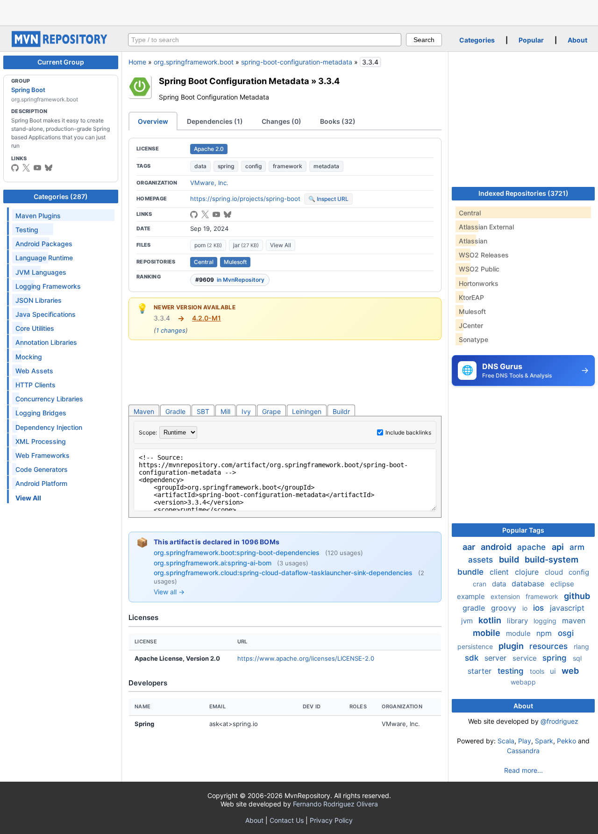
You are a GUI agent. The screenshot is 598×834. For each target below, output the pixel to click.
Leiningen (306, 411)
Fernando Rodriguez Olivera (335, 804)
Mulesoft (235, 261)
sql (577, 658)
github (577, 596)
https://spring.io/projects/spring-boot (245, 198)
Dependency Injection (48, 427)
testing (512, 671)
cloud (555, 572)
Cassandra (523, 751)
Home (137, 62)
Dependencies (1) (215, 121)
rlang (581, 646)
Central (204, 261)
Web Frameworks (42, 455)
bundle (471, 572)
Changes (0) (281, 121)
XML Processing (40, 441)
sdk (473, 658)
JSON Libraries (38, 300)
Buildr (341, 411)
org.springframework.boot (194, 62)
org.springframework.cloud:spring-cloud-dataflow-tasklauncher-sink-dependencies (284, 573)
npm (545, 633)
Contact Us (287, 820)
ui (554, 671)
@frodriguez (559, 721)
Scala (506, 741)
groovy (505, 608)
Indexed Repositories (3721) (523, 193)
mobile (487, 633)
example (472, 596)
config (253, 166)
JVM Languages (40, 272)
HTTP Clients (35, 385)
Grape (271, 411)
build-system (551, 559)
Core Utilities (34, 328)
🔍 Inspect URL (328, 198)
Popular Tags (523, 530)
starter (481, 671)
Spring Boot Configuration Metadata (234, 81)
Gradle (175, 411)
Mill (225, 411)
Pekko (566, 741)
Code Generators (41, 469)
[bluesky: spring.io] (48, 167)
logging (546, 621)
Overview (153, 121)
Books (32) (338, 121)
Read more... (523, 770)
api (559, 547)
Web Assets (34, 371)
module (519, 633)
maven (573, 620)
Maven (144, 411)
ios (539, 608)
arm (577, 547)
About (577, 40)
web (570, 671)
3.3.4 (329, 81)
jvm (468, 620)
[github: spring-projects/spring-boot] (15, 167)
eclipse (562, 583)
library (518, 620)
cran (480, 584)
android (497, 547)
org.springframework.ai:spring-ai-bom (213, 563)
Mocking (28, 357)
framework (287, 166)
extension (506, 596)
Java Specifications (45, 314)
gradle (475, 608)
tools (538, 671)
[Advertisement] (299, 11)
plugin (512, 646)
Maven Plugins (38, 216)
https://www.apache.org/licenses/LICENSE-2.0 (305, 658)
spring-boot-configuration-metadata (296, 62)
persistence (476, 646)
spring (226, 166)
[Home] (61, 45)
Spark (544, 741)
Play (524, 741)
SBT (203, 411)
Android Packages (43, 244)
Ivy (246, 411)
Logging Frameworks (48, 286)
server (496, 658)
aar (470, 547)
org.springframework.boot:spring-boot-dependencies (237, 552)
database (529, 583)
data (200, 166)
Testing (26, 230)
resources (549, 646)
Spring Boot (28, 89)
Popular (531, 40)
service (526, 658)
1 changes (170, 330)
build (510, 559)
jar (246, 245)
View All (280, 245)
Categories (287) (61, 196)
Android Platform (41, 483)
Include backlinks (408, 432)
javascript (567, 608)
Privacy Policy (331, 820)
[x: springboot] (26, 167)
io (525, 608)
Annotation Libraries (46, 342)
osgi (566, 633)
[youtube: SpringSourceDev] (37, 167)
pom (208, 245)
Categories (477, 40)
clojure (528, 572)
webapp (523, 682)
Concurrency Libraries (49, 399)
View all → (169, 592)
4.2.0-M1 (206, 318)
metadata (326, 166)
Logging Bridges (40, 413)
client (500, 572)
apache (532, 547)
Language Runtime (44, 258)
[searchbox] (264, 39)
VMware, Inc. (209, 182)
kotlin (490, 620)
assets (481, 559)
